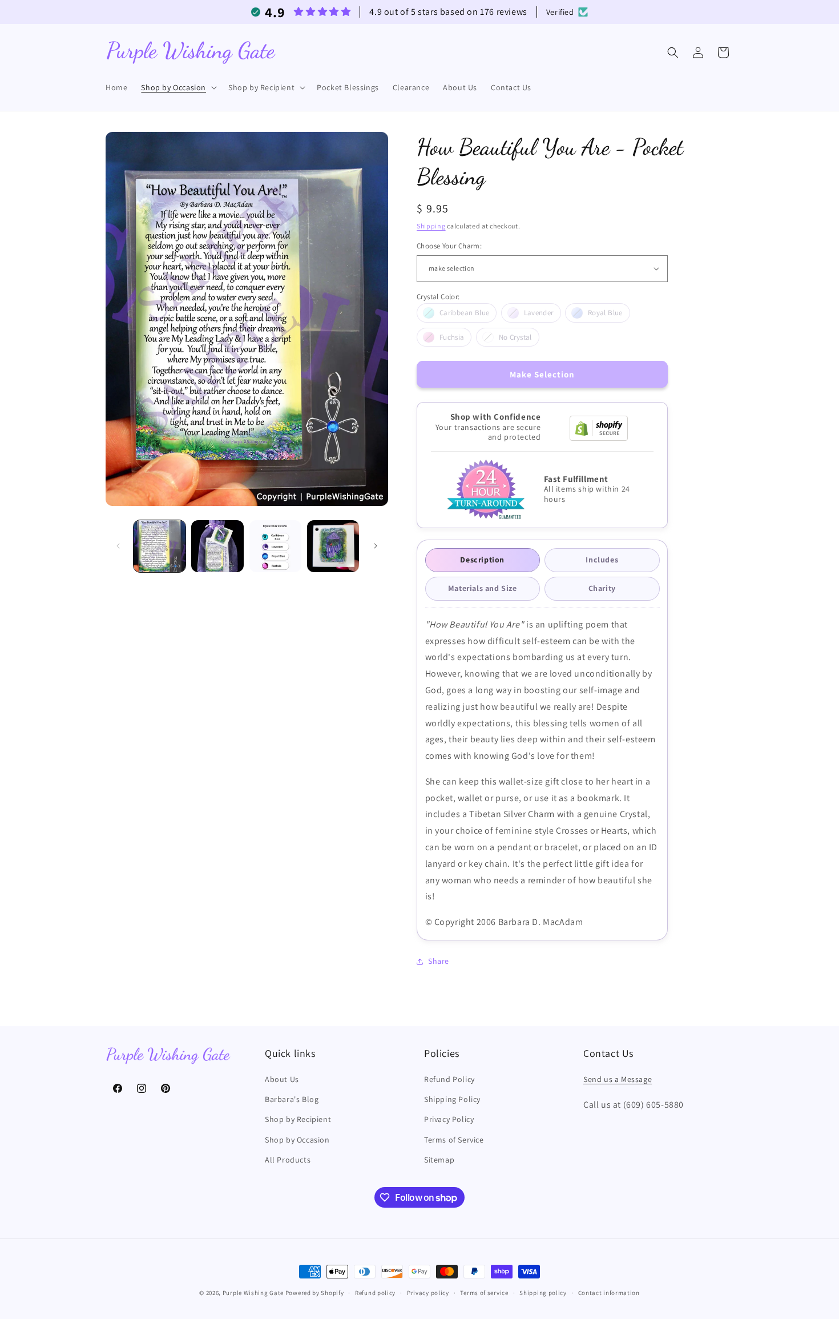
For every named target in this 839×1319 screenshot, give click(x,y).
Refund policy (375, 1293)
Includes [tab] (602, 559)
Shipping (431, 226)
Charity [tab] (602, 588)
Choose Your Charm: (449, 246)
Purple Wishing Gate (253, 1293)
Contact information (609, 1293)
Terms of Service (454, 1140)
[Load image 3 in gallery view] (275, 546)
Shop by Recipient (298, 1119)
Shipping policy (543, 1293)
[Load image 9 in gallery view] (333, 546)
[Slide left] (118, 545)
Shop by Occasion (297, 1140)
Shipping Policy (452, 1099)
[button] (177, 87)
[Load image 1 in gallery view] (159, 546)
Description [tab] (482, 559)
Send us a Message (617, 1079)
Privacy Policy (449, 1119)
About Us (282, 1079)
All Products (287, 1160)
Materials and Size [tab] (482, 588)
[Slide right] (375, 545)
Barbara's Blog (291, 1099)
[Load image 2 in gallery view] (217, 546)
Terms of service (484, 1293)
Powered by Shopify (314, 1293)
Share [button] (438, 961)
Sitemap (439, 1160)
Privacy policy (428, 1293)
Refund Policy (449, 1079)
